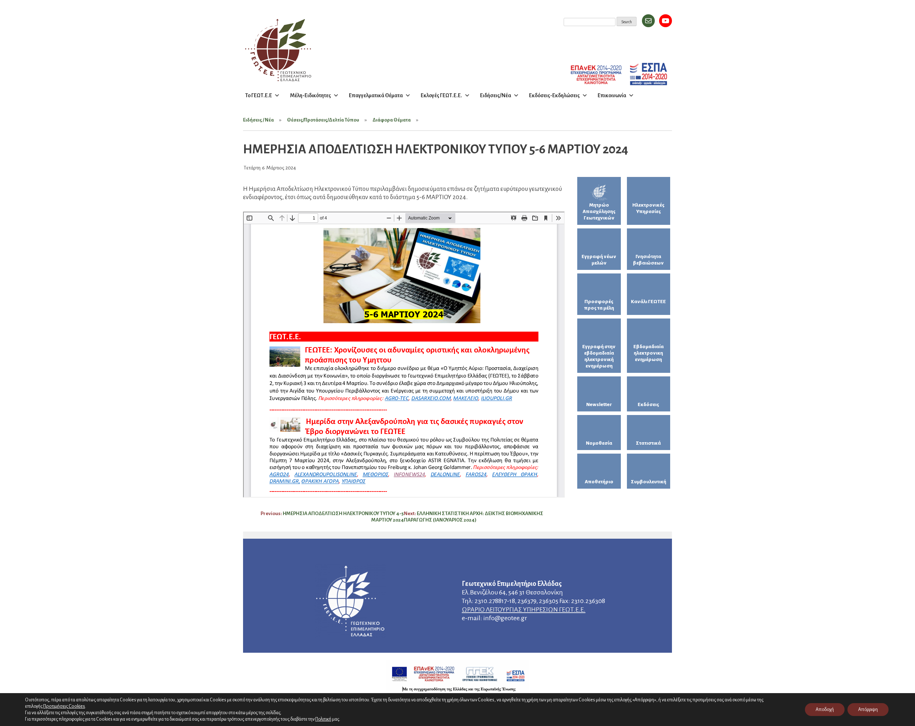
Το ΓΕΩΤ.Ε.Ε (258, 95)
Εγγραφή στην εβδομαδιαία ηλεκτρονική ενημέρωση (598, 356)
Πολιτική (323, 719)
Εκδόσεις (648, 404)
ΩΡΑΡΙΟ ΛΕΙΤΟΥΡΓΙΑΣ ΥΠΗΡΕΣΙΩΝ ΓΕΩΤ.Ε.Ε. (523, 609)
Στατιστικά (648, 443)
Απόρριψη (868, 709)
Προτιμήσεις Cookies (64, 706)
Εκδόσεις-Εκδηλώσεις (554, 95)
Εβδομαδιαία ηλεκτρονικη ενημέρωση (648, 353)
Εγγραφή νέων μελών (599, 260)
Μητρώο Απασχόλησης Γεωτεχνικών (599, 211)
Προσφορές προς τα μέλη (599, 305)
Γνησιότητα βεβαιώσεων (648, 260)
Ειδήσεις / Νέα (258, 120)
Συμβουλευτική (648, 481)
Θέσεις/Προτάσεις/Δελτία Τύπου (323, 120)
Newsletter (599, 404)
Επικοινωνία (612, 95)
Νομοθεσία (599, 443)
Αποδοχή (825, 709)
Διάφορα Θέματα (391, 120)
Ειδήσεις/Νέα (495, 95)
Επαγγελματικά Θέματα (376, 95)
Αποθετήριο (599, 481)
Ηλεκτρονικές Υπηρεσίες (648, 208)
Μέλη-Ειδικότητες (310, 95)
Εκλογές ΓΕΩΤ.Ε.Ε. (441, 95)
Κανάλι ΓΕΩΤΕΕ (648, 301)
